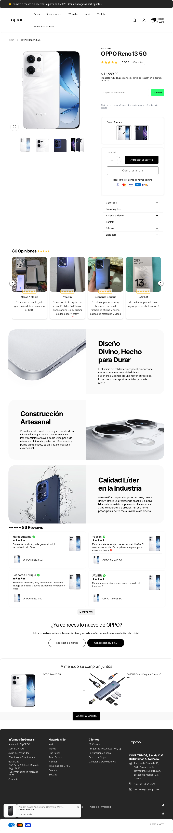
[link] (23, 690)
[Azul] (141, 132)
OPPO (106, 48)
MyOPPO (160, 824)
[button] (54, 14)
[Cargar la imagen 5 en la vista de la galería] (77, 144)
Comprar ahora (132, 170)
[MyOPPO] (135, 746)
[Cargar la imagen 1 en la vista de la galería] (25, 144)
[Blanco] (123, 132)
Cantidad (111, 152)
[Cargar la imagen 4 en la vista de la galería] (60, 144)
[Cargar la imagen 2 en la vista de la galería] (42, 144)
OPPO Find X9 (26, 809)
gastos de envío (130, 77)
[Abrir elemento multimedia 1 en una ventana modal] (51, 90)
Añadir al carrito (86, 716)
